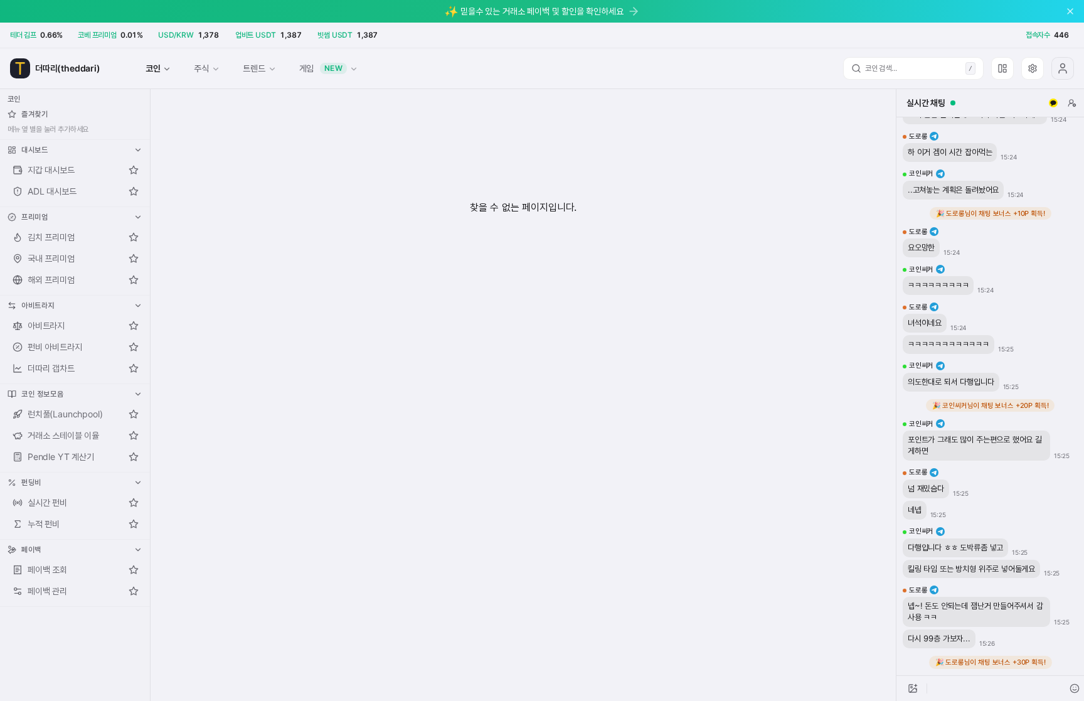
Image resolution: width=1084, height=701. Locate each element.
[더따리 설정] (1032, 68)
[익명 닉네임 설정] (1072, 103)
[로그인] (1062, 68)
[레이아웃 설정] (1002, 68)
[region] (990, 396)
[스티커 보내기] (1074, 688)
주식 (201, 68)
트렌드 (254, 68)
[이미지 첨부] (913, 688)
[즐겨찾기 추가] (133, 170)
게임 (321, 68)
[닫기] (1070, 11)
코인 (153, 68)
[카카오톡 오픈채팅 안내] (1053, 103)
